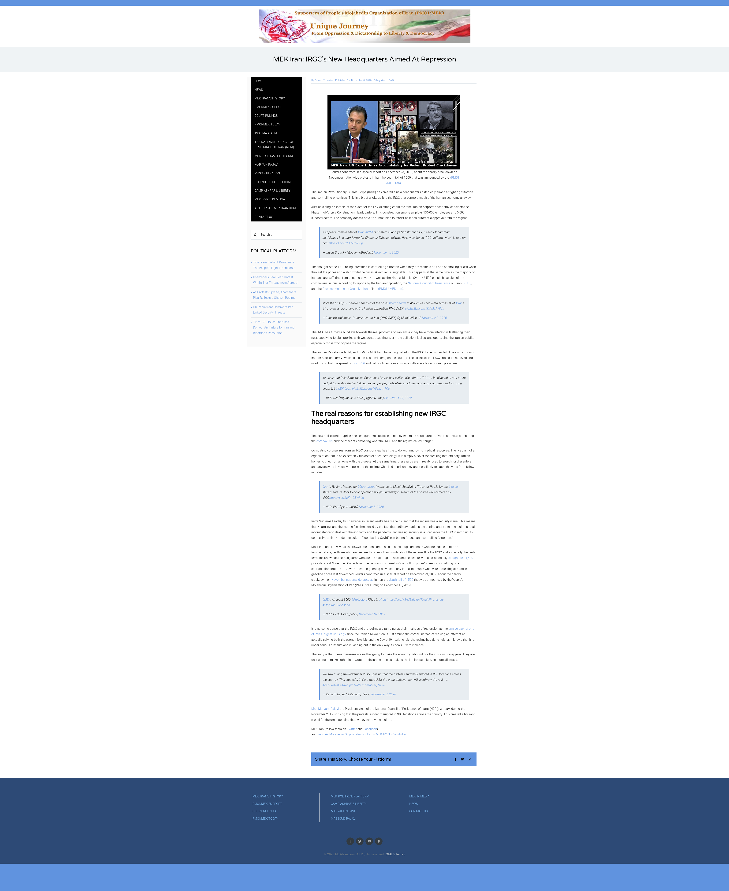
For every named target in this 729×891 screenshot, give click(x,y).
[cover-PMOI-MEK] (364, 11)
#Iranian (454, 486)
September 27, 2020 (398, 398)
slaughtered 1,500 (460, 558)
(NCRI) (466, 283)
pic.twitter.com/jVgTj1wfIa (367, 685)
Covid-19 (359, 363)
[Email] (469, 759)
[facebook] (350, 841)
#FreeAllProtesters (431, 599)
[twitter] (360, 841)
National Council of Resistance (429, 283)
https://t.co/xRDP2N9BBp (345, 243)
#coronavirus (397, 303)
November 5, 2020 (371, 507)
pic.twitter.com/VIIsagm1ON (371, 388)
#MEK (340, 388)
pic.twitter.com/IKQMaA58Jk (424, 308)
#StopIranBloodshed (336, 605)
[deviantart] (379, 841)
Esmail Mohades (324, 80)
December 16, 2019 (372, 614)
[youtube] (369, 841)
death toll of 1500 (401, 579)
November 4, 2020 (386, 252)
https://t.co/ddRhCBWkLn (346, 497)
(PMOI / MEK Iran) (390, 289)
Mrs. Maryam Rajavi (325, 709)
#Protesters (359, 599)
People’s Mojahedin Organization (345, 289)
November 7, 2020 (434, 318)
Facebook (370, 729)
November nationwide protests (352, 579)
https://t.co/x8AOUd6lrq (403, 599)
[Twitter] (462, 759)
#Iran (361, 232)
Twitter (352, 729)
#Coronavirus (366, 486)
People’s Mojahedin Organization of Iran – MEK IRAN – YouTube (361, 734)
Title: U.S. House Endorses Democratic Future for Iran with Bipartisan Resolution (274, 327)
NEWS (390, 80)
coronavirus (324, 441)
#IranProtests (332, 685)
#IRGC (369, 232)
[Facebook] (455, 759)
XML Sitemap (395, 854)
